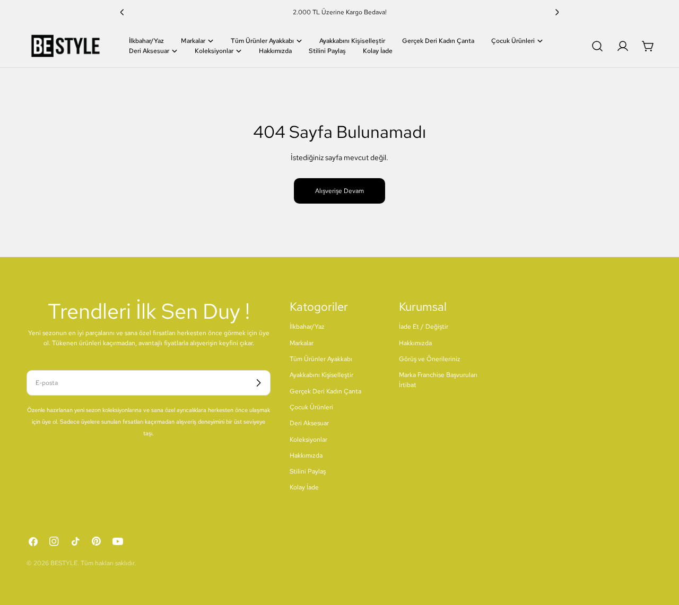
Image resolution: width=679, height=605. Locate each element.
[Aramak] (597, 46)
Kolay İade (304, 487)
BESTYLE (63, 563)
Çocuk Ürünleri (311, 407)
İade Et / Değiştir (423, 326)
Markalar (302, 343)
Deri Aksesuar (309, 423)
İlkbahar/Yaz (307, 326)
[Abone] (258, 383)
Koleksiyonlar (308, 439)
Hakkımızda (306, 455)
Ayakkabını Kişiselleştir (321, 375)
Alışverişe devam (339, 191)
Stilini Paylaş (308, 471)
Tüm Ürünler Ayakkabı (321, 359)
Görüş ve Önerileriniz (429, 359)
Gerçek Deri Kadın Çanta (325, 391)
